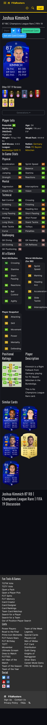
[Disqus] (23, 539)
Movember (7, 647)
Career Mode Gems (34, 663)
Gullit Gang (29, 650)
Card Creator (14, 35)
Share (6, 30)
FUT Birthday (8, 641)
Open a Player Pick (11, 592)
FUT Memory (8, 599)
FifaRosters (14, 696)
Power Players (9, 628)
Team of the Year (10, 669)
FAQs (23, 703)
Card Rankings (9, 608)
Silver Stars (30, 659)
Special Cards (31, 635)
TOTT (4, 644)
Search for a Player (11, 614)
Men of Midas (31, 641)
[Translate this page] (29, 703)
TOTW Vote (7, 583)
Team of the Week (33, 628)
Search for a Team (11, 617)
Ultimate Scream (10, 650)
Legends (28, 631)
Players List (30, 638)
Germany (37, 144)
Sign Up (8, 699)
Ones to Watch (9, 653)
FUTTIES (6, 656)
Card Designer (9, 605)
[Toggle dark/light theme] (27, 8)
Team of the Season (12, 666)
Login (40, 8)
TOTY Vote (7, 586)
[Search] (33, 8)
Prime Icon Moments (12, 635)
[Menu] (5, 3)
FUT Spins (7, 595)
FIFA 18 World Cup (33, 666)
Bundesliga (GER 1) (11, 150)
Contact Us (20, 699)
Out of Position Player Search (16, 620)
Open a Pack (8, 589)
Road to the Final (10, 631)
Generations (23, 112)
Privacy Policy (11, 703)
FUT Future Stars (10, 638)
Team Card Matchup (12, 611)
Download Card (31, 30)
